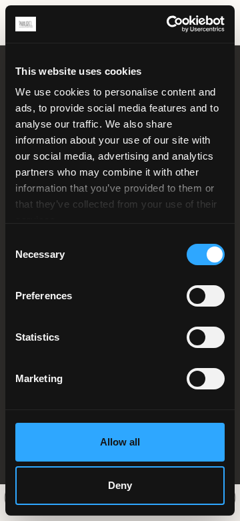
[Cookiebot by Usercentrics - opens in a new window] (169, 24)
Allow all (120, 442)
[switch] (206, 296)
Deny (120, 485)
